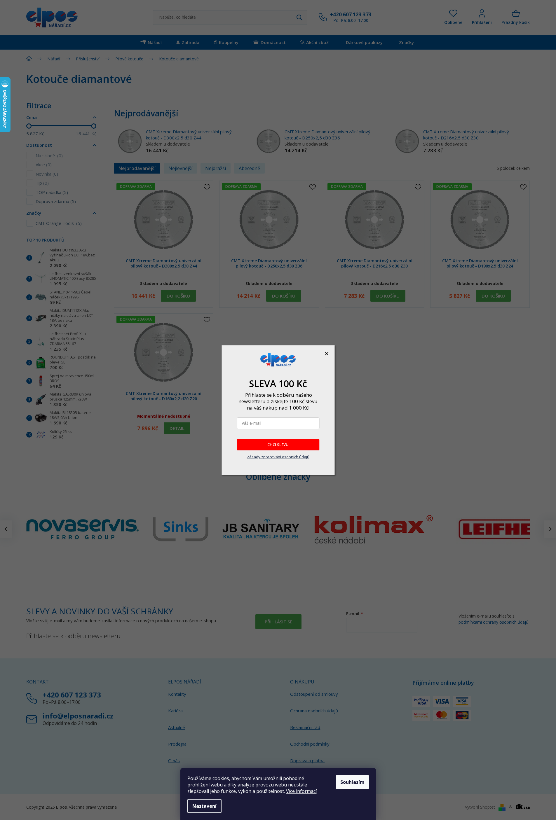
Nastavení (204, 806)
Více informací (301, 791)
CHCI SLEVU (278, 444)
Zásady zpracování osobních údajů (278, 456)
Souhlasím (352, 782)
